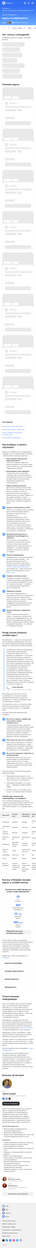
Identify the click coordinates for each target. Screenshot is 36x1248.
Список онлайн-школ (8, 1221)
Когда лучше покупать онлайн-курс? (13, 429)
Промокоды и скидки (8, 1227)
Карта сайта (6, 1236)
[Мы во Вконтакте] (10, 1240)
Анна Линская (17, 687)
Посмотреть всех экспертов (18, 1194)
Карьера (8, 1213)
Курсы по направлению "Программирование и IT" (18, 10)
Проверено (17, 22)
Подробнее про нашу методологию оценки (14, 932)
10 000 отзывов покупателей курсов (18, 567)
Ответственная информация (11, 437)
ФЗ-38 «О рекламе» (27, 1027)
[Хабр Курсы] (7, 3)
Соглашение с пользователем (11, 1230)
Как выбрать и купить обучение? (12, 426)
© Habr (4, 1245)
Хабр (7, 1206)
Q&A (6, 1209)
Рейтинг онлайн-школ (9, 1224)
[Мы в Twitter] (3, 1240)
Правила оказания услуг (10, 1233)
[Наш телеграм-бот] (21, 1240)
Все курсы (5, 8)
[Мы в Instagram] (14, 1240)
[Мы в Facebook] (7, 1240)
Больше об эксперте (11, 1103)
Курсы (7, 1216)
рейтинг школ (11, 572)
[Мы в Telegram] (17, 1240)
